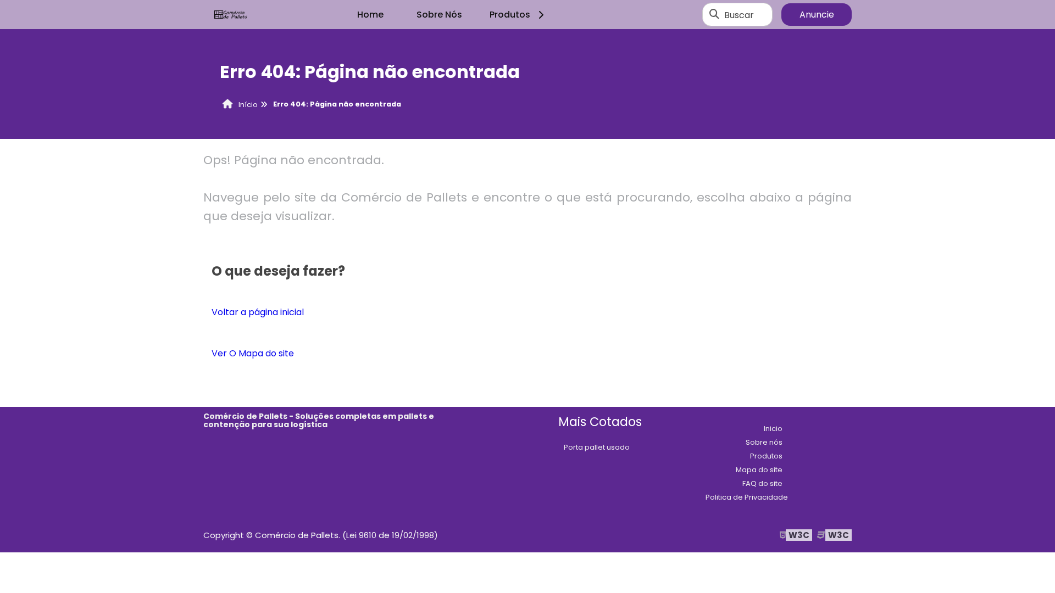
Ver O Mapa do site (253, 353)
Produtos (510, 14)
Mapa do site (759, 470)
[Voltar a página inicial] (230, 15)
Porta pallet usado (597, 447)
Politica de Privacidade (747, 497)
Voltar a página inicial (258, 312)
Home (370, 14)
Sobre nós (764, 442)
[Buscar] (714, 14)
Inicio (773, 428)
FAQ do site (762, 483)
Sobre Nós (439, 14)
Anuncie (816, 14)
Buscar (739, 14)
